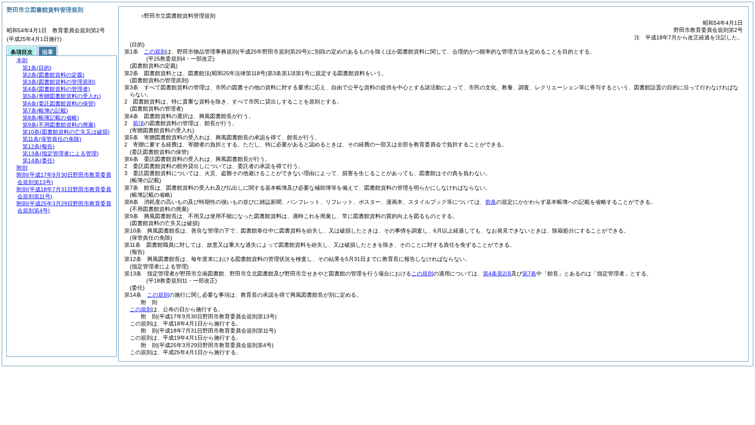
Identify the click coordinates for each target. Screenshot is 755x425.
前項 (138, 123)
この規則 (155, 51)
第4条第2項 (497, 273)
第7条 (529, 273)
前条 (490, 202)
